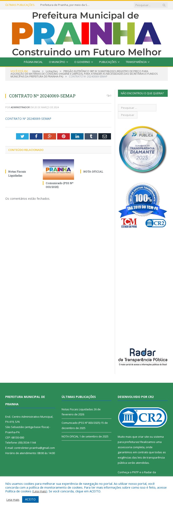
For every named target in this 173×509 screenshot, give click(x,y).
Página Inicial (33, 62)
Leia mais (39, 491)
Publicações (108, 62)
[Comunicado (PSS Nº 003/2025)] (58, 169)
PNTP (135, 472)
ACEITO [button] (30, 499)
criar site (143, 437)
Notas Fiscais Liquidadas (17, 173)
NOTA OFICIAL (93, 171)
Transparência (136, 62)
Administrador (20, 107)
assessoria (125, 447)
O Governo (82, 62)
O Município (57, 62)
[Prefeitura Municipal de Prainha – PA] (86, 32)
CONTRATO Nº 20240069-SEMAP (28, 119)
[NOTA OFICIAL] (96, 163)
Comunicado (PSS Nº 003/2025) (81, 423)
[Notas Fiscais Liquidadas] (20, 163)
